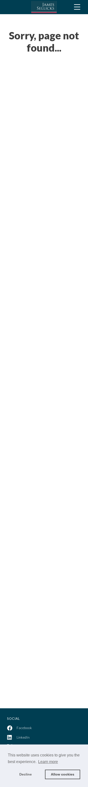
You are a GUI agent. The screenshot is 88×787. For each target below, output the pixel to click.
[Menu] (77, 7)
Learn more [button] (48, 762)
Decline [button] (25, 774)
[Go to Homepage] (44, 7)
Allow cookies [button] (62, 774)
